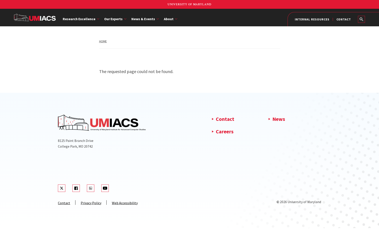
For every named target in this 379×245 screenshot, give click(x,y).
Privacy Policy (91, 203)
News (278, 119)
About (168, 19)
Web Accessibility (125, 203)
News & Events (143, 19)
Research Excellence (79, 19)
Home (103, 41)
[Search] (361, 19)
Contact (343, 19)
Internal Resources (312, 19)
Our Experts (113, 19)
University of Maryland (189, 4)
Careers (225, 131)
